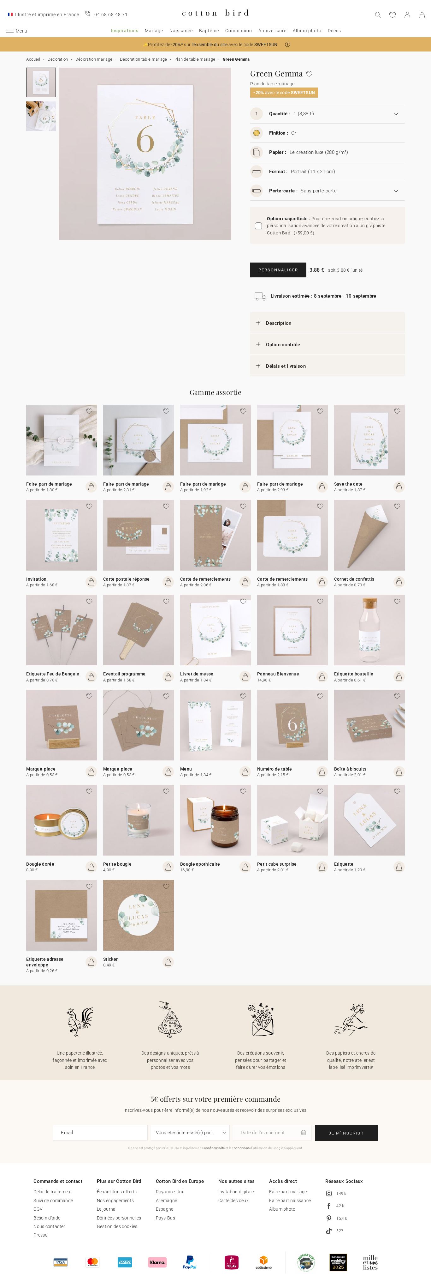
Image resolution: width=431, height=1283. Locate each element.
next (63, 157)
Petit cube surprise (277, 864)
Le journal (107, 1209)
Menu (186, 769)
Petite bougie (117, 864)
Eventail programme (124, 673)
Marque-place (41, 769)
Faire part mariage (288, 1191)
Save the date (348, 484)
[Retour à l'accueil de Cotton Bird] (215, 21)
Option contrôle (283, 345)
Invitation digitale (236, 1191)
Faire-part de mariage (49, 484)
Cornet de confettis (354, 579)
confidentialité (214, 1148)
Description (278, 323)
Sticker (110, 959)
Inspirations (125, 30)
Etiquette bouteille (354, 673)
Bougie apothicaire (200, 864)
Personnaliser (278, 270)
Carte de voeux (233, 1200)
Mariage (154, 30)
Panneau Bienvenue (278, 673)
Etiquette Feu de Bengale (52, 673)
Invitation (36, 579)
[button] (288, 44)
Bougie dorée (40, 864)
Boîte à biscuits (350, 769)
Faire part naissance (290, 1200)
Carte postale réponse (126, 579)
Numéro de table (274, 769)
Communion (238, 30)
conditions (242, 1148)
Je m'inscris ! (346, 1133)
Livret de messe (197, 673)
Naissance (181, 30)
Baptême (209, 30)
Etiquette (344, 864)
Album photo (307, 30)
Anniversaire (272, 30)
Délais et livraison (286, 366)
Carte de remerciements (205, 579)
